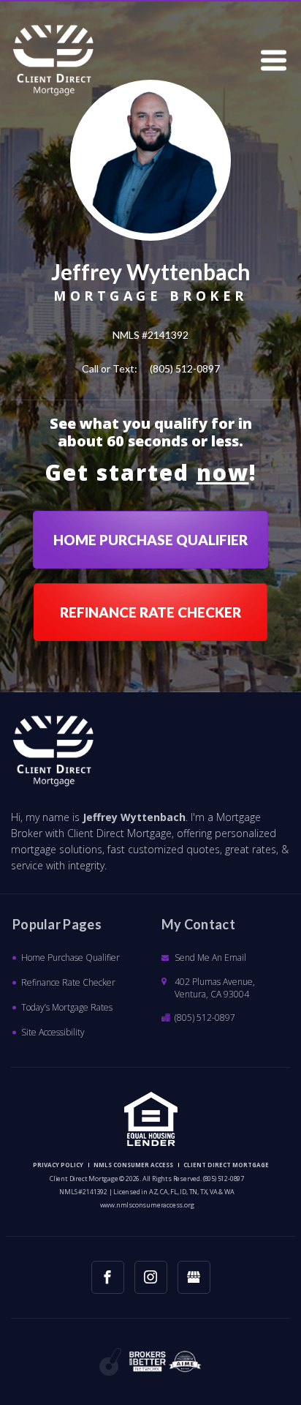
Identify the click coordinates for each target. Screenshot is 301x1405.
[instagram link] (150, 1277)
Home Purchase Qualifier (70, 957)
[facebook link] (107, 1277)
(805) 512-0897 (185, 368)
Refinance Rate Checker (68, 982)
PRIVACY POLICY (58, 1165)
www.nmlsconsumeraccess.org (147, 1205)
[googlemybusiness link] (194, 1277)
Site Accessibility (53, 1032)
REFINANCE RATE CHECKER (150, 612)
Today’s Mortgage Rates (67, 1007)
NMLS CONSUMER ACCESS (133, 1165)
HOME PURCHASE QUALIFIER (150, 539)
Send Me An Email (210, 957)
